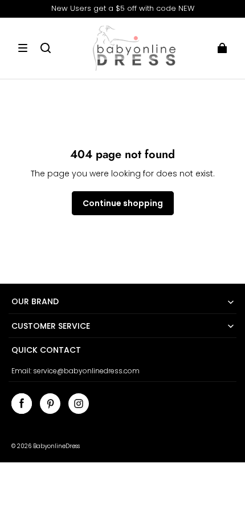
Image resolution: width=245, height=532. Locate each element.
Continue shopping (123, 203)
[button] (22, 48)
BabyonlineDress (56, 446)
